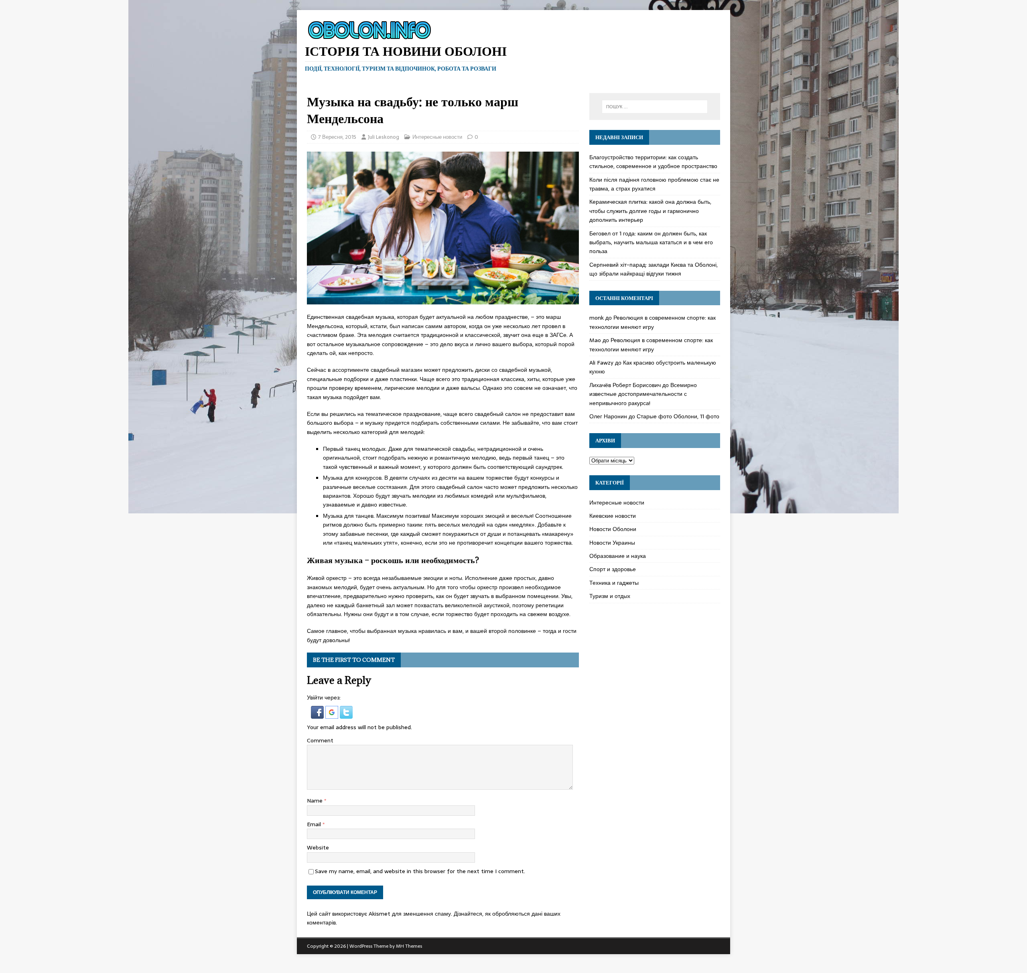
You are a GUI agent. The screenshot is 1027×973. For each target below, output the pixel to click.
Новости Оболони (612, 529)
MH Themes (409, 946)
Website (318, 847)
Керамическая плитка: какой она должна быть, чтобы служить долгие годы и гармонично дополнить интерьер (650, 210)
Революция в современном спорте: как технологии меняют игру (652, 322)
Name (315, 800)
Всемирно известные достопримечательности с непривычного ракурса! (643, 394)
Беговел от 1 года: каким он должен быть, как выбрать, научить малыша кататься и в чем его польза (651, 242)
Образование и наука (617, 555)
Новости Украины (612, 542)
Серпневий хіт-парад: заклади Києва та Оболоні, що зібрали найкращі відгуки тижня (653, 269)
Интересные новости (437, 137)
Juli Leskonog (383, 137)
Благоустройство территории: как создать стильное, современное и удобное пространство (653, 161)
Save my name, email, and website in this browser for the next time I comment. (420, 871)
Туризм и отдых (609, 596)
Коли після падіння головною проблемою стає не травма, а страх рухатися (654, 184)
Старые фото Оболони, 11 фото (678, 416)
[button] (318, 714)
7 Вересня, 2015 (337, 137)
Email (315, 824)
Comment (320, 740)
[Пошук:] (655, 107)
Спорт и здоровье (612, 569)
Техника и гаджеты (614, 582)
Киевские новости (612, 515)
